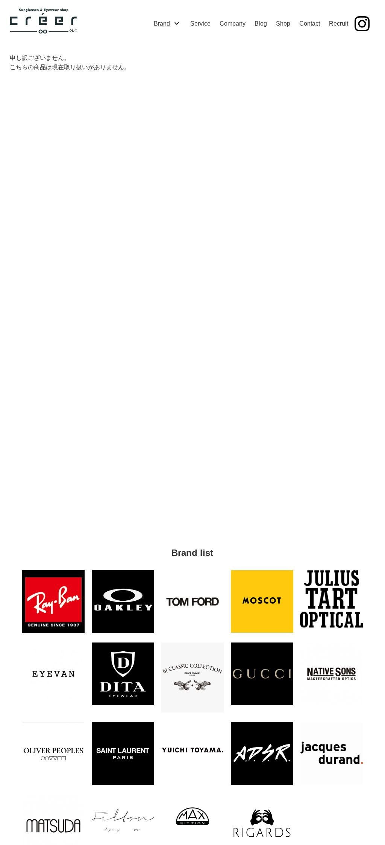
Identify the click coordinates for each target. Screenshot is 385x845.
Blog (261, 23)
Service (200, 23)
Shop (283, 23)
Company (233, 23)
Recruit (338, 23)
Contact (309, 23)
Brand (162, 23)
